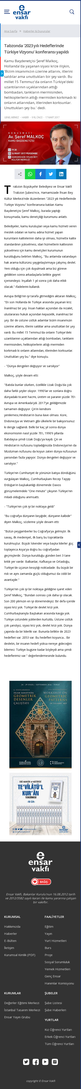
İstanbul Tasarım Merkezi (22, 1010)
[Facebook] (36, 1062)
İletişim (9, 948)
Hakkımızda (12, 926)
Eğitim (49, 926)
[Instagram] (55, 1062)
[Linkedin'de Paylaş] (61, 174)
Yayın (48, 933)
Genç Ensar (53, 976)
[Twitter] (26, 1062)
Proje (49, 955)
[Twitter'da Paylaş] (51, 174)
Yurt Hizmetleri (55, 941)
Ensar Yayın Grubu (17, 1017)
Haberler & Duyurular (36, 31)
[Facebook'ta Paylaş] (40, 174)
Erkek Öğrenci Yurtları (60, 1037)
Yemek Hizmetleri (57, 969)
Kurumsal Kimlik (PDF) (19, 955)
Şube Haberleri (55, 1010)
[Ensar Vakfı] (22, 18)
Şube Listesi (53, 1003)
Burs (48, 948)
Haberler (10, 933)
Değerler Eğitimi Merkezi (21, 1003)
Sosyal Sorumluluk (57, 962)
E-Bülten (10, 941)
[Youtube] (45, 1062)
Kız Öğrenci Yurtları (58, 1029)
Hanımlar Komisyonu (59, 983)
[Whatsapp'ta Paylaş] (30, 174)
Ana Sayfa (10, 31)
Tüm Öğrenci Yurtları (59, 1044)
